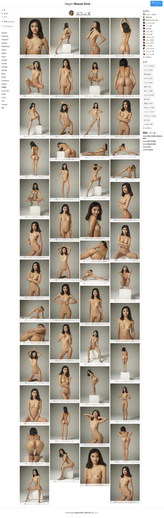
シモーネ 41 (150, 48)
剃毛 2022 (147, 74)
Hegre (77, 3)
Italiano (4, 53)
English (4, 84)
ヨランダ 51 (150, 43)
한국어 (4, 97)
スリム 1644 (148, 82)
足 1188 (146, 120)
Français (4, 104)
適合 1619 (147, 87)
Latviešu (4, 60)
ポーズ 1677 (148, 78)
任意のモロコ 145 (152, 20)
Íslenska (4, 70)
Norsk (4, 73)
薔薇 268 (149, 17)
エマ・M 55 (150, 40)
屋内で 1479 (148, 103)
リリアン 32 (150, 54)
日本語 (4, 87)
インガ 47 (149, 45)
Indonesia (5, 36)
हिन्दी (3, 108)
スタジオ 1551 (149, 95)
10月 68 (148, 28)
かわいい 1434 (149, 107)
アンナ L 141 (150, 23)
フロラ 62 (149, 34)
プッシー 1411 (149, 112)
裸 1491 (146, 99)
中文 (3, 101)
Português (5, 39)
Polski (4, 94)
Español (4, 32)
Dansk (4, 77)
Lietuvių (4, 63)
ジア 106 (149, 26)
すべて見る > (147, 57)
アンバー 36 (150, 51)
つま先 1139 (148, 124)
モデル (6, 13)
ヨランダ (83, 13)
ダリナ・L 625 (151, 14)
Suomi (4, 56)
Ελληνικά (5, 91)
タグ (5, 17)
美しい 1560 (148, 91)
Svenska (4, 67)
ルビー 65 (149, 31)
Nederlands (5, 46)
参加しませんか (156, 3)
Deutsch (4, 43)
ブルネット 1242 (149, 116)
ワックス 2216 (149, 66)
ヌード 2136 (148, 70)
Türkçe (4, 50)
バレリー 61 (150, 37)
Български (5, 80)
